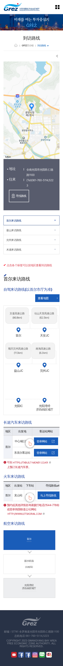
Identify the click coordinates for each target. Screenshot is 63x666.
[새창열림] (14, 655)
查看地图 (43, 298)
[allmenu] (59, 7)
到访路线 (41, 45)
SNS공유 (57, 56)
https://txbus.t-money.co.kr (30, 462)
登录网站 (42, 441)
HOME (16, 45)
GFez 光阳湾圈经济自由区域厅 (22, 7)
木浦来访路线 (13, 249)
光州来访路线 (13, 240)
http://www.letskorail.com (24, 513)
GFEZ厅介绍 (27, 45)
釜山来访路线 (13, 230)
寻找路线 (21, 196)
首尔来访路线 (13, 220)
